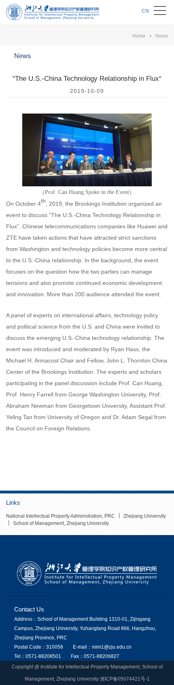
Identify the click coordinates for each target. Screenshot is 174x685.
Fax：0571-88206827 (95, 656)
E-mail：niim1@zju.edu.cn (102, 647)
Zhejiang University (144, 516)
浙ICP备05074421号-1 (125, 679)
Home (139, 36)
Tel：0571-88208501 (37, 656)
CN (145, 11)
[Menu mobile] (160, 12)
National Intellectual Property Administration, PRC (60, 516)
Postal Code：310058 (38, 647)
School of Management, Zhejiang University (60, 523)
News (161, 36)
